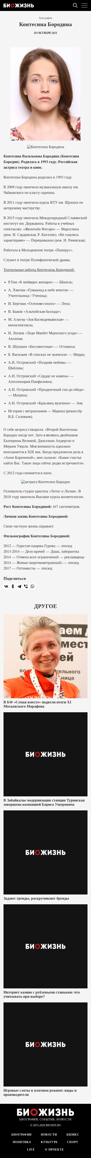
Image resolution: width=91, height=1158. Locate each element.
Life (31, 1149)
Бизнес (73, 1134)
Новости (49, 1134)
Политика (22, 1142)
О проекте (54, 1149)
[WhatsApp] (32, 586)
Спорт (72, 1142)
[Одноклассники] (13, 586)
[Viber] (26, 586)
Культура (49, 1142)
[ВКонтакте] (6, 586)
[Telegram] (19, 586)
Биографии (45, 18)
